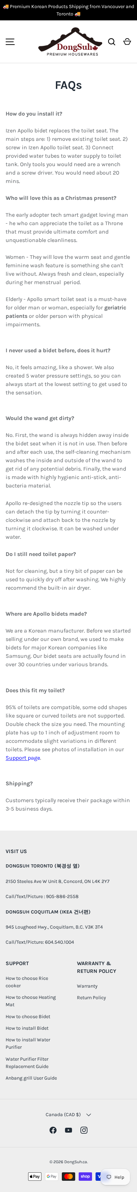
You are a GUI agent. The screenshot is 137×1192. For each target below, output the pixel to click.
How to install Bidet (27, 1028)
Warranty (87, 986)
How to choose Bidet (28, 1017)
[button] (127, 42)
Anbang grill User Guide (31, 1078)
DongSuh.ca (75, 1161)
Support (17, 757)
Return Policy (91, 998)
